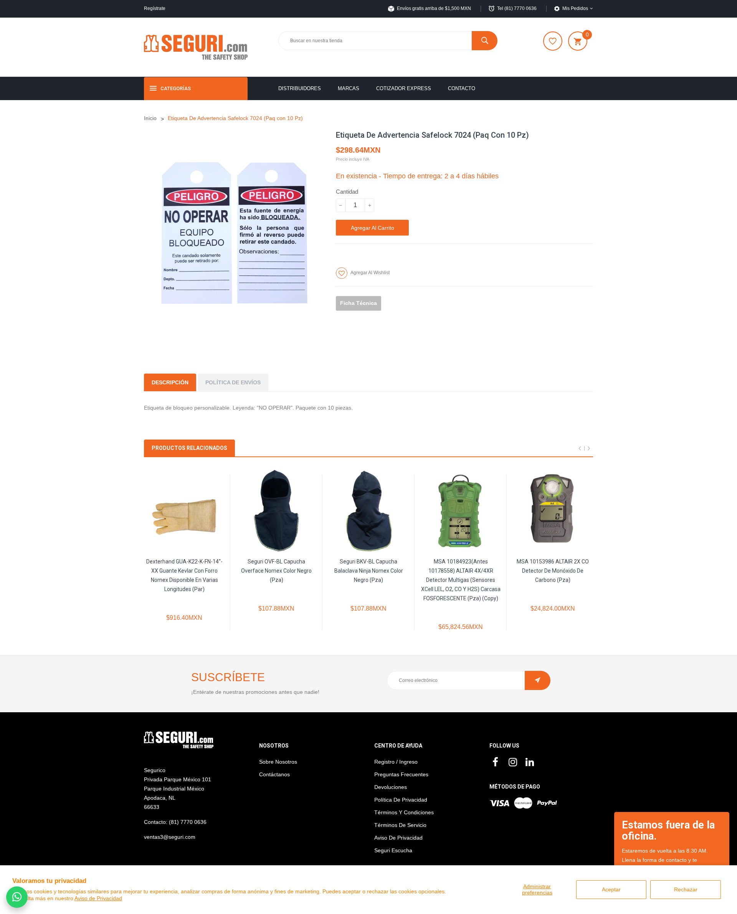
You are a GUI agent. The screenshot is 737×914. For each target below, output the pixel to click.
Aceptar (611, 889)
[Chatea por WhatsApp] (17, 897)
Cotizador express (403, 88)
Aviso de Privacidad (98, 898)
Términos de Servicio (400, 825)
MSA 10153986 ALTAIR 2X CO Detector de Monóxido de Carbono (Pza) (553, 570)
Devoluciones (390, 787)
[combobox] (387, 40)
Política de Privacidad (400, 800)
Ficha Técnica (358, 303)
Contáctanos (274, 774)
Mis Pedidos (575, 8)
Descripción (170, 382)
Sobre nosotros (278, 762)
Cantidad (347, 191)
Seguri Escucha (393, 850)
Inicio (150, 118)
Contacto (461, 88)
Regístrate (154, 8)
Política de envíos (233, 382)
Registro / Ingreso (396, 762)
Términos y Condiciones (404, 812)
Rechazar (685, 889)
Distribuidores (299, 88)
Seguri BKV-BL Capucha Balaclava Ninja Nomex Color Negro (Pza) (368, 570)
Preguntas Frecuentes (401, 774)
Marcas (348, 88)
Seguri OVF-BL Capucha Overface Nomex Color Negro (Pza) (276, 570)
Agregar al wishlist (370, 272)
